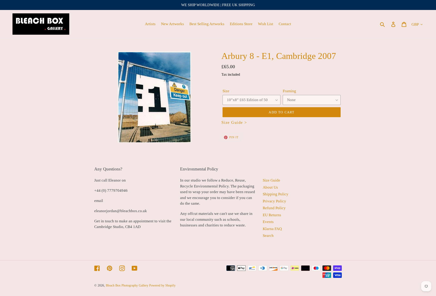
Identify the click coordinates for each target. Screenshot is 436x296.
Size (226, 91)
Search (268, 235)
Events (268, 222)
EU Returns (272, 215)
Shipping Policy (275, 194)
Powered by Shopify (162, 285)
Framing (289, 91)
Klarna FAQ (272, 229)
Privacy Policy (274, 201)
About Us (270, 187)
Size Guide (271, 180)
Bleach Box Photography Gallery (127, 285)
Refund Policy (274, 208)
